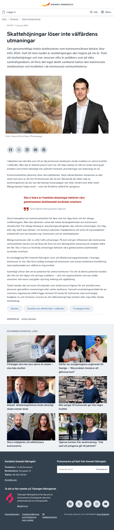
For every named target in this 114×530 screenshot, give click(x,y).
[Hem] (57, 4)
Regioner (14, 19)
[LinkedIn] (27, 149)
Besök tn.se (22, 506)
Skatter (15, 308)
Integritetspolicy (12, 514)
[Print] (43, 149)
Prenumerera (101, 469)
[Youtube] (105, 504)
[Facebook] (10, 149)
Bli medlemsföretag (49, 515)
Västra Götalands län (31, 19)
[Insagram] (96, 504)
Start (4, 19)
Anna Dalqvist (103, 514)
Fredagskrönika (81, 308)
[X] (18, 149)
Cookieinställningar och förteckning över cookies (30, 517)
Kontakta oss (11, 480)
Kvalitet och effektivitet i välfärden (45, 308)
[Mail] (35, 149)
